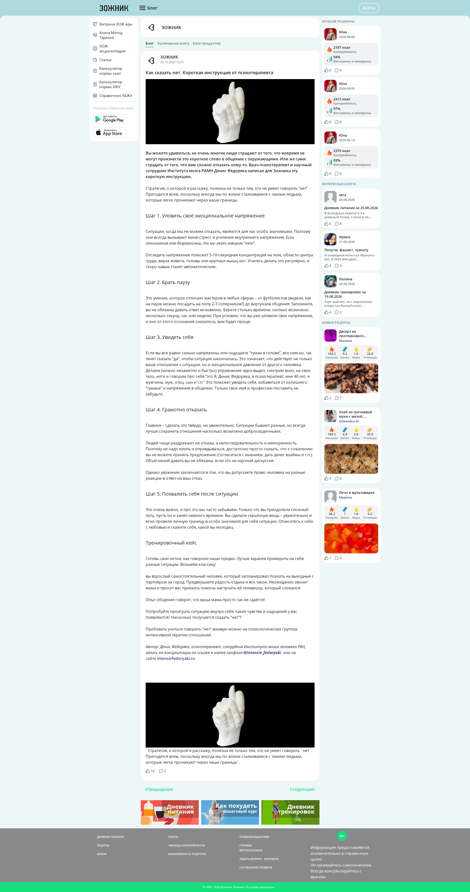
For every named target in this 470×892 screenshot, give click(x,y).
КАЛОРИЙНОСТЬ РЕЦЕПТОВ (187, 854)
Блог (150, 43)
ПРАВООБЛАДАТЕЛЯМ (254, 837)
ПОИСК (173, 837)
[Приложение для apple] (114, 132)
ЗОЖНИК (171, 27)
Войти (369, 8)
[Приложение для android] (114, 119)
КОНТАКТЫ (271, 859)
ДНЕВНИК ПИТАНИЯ (110, 837)
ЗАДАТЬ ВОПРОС (250, 859)
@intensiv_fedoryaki (262, 652)
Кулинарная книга (173, 43)
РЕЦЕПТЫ (103, 845)
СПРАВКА (245, 845)
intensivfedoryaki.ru (176, 658)
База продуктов (206, 43)
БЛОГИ (101, 854)
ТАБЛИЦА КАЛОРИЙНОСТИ (186, 845)
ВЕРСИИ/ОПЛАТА (250, 850)
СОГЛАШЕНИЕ (248, 867)
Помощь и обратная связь (113, 108)
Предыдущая (160, 789)
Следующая (301, 789)
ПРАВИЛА (265, 867)
